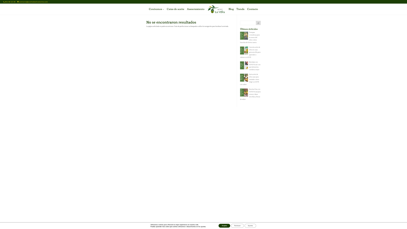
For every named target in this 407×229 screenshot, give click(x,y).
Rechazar (237, 226)
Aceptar (224, 226)
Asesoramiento (196, 10)
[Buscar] (258, 23)
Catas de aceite (175, 10)
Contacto (252, 10)
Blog (231, 10)
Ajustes (250, 226)
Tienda (240, 10)
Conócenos (155, 10)
